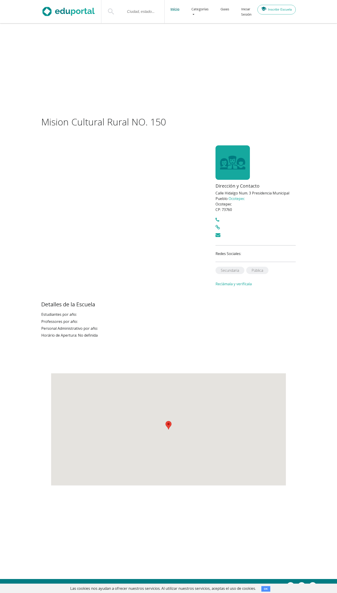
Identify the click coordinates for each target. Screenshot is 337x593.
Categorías (200, 9)
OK (266, 588)
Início (175, 9)
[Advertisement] (168, 70)
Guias (225, 9)
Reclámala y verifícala (233, 283)
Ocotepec (237, 198)
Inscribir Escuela (280, 9)
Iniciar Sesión (246, 12)
